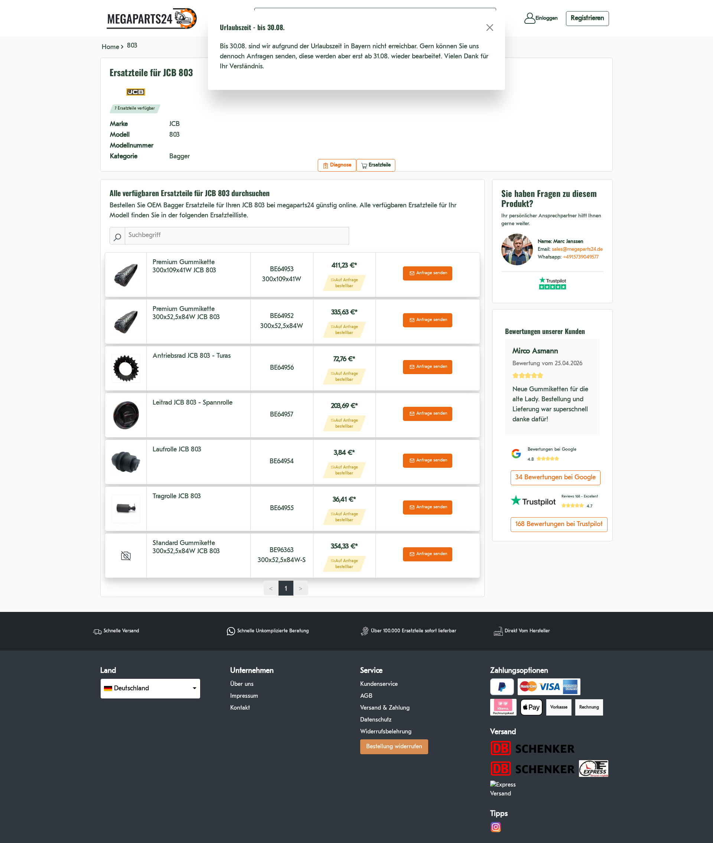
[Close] (490, 27)
